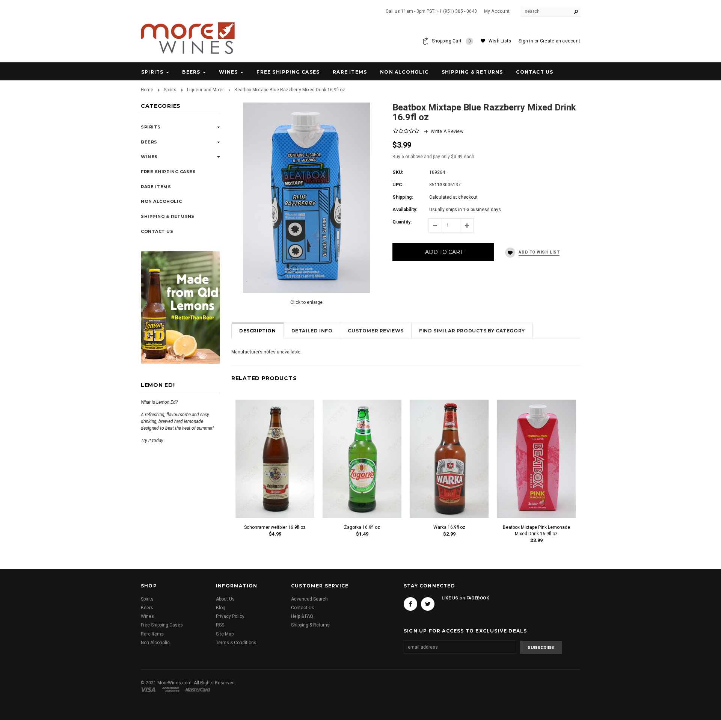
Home (147, 89)
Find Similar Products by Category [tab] (472, 331)
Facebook (410, 604)
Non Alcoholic (404, 72)
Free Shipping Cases (288, 72)
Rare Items (350, 72)
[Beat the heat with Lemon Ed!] (180, 306)
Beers (191, 72)
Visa (149, 689)
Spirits (152, 72)
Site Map (225, 634)
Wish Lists (500, 41)
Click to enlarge (306, 302)
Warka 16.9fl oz (449, 527)
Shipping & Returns (310, 625)
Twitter (427, 604)
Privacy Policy (230, 616)
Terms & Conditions (236, 642)
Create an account (560, 41)
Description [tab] (257, 331)
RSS (220, 625)
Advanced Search (309, 599)
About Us (225, 599)
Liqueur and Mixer (205, 89)
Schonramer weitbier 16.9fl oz (275, 527)
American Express (172, 689)
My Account (497, 11)
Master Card (199, 689)
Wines (228, 72)
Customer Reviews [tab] (376, 331)
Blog (220, 607)
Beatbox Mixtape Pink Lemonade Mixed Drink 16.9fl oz (536, 530)
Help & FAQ (302, 616)
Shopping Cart (451, 41)
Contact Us (302, 607)
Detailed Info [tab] (312, 331)
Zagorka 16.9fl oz (362, 527)
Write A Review (447, 131)
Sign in (526, 41)
